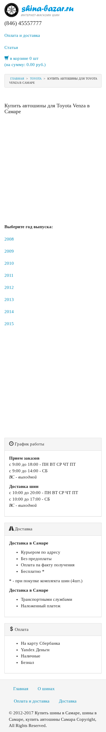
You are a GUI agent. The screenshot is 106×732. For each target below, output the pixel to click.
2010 (9, 263)
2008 (9, 239)
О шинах (46, 688)
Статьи (11, 47)
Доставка (68, 701)
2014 (9, 311)
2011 (9, 275)
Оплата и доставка (22, 35)
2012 (9, 287)
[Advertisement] (53, 171)
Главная (17, 78)
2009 (9, 251)
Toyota (36, 78)
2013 (9, 299)
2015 (9, 323)
